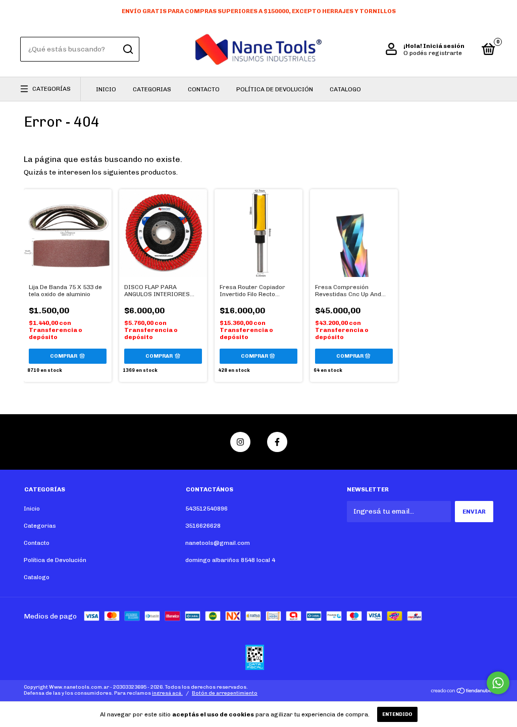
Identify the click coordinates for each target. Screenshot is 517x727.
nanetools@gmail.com (217, 542)
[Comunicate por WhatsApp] (498, 683)
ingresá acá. (167, 693)
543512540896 (206, 508)
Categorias (152, 89)
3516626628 (203, 525)
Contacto (204, 89)
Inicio (106, 89)
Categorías (51, 88)
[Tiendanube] (461, 692)
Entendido (397, 714)
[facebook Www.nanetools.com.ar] (277, 442)
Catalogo (345, 89)
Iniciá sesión (443, 45)
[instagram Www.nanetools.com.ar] (240, 442)
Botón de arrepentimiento (224, 693)
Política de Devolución (274, 89)
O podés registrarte (432, 53)
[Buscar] (127, 49)
